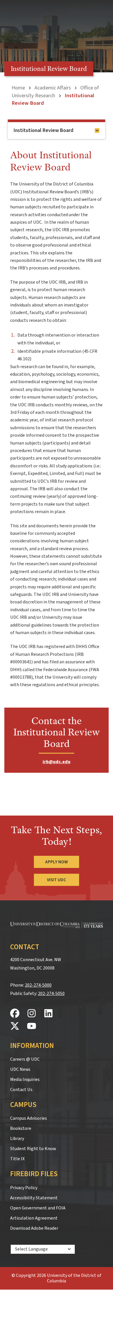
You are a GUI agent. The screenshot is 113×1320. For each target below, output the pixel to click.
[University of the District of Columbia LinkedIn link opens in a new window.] (48, 1013)
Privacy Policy (23, 1188)
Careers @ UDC (25, 1059)
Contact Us (21, 1089)
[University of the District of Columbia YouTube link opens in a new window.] (31, 1026)
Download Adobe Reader (34, 1228)
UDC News (20, 1069)
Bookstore (20, 1128)
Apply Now (56, 862)
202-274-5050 (51, 993)
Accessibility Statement (34, 1198)
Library (17, 1138)
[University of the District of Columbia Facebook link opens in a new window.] (14, 1013)
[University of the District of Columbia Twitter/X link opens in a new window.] (14, 1026)
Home (18, 87)
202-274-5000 (38, 985)
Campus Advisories (28, 1118)
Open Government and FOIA (37, 1208)
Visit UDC (56, 880)
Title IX (17, 1159)
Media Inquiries (25, 1079)
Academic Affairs (52, 87)
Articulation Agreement (34, 1218)
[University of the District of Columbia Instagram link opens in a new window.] (31, 1013)
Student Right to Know (33, 1148)
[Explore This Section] (97, 130)
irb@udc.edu (56, 762)
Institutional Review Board (43, 130)
